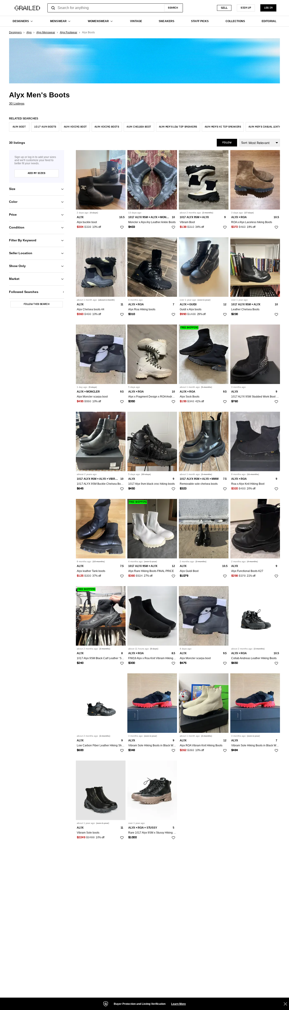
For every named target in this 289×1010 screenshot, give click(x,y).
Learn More (178, 1003)
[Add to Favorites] (122, 227)
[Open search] (53, 8)
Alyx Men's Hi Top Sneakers (223, 127)
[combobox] (115, 7)
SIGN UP (246, 8)
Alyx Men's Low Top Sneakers (178, 127)
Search (173, 8)
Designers (15, 32)
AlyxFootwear (68, 32)
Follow (226, 143)
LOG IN (268, 8)
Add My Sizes (36, 173)
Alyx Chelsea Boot (139, 127)
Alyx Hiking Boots (107, 127)
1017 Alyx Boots (45, 127)
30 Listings (16, 103)
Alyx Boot (19, 127)
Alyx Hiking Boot (75, 127)
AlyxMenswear (45, 32)
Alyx (29, 32)
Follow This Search (36, 304)
